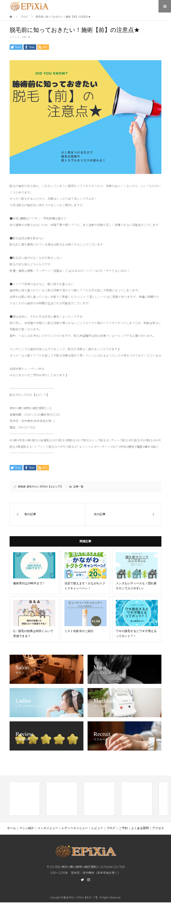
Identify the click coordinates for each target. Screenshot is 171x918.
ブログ (111, 828)
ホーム (11, 828)
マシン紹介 (26, 828)
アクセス (158, 828)
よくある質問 (140, 828)
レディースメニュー (75, 828)
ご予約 (123, 828)
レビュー (97, 828)
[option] (24, 799)
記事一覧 (26, 37)
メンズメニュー (48, 828)
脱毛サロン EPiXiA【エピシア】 (45, 486)
